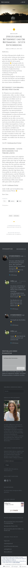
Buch (10, 215)
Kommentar (20, 368)
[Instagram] (7, 481)
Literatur (16, 215)
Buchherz (5, 2)
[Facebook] (5, 481)
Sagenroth (7, 540)
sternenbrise (14, 256)
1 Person (15, 275)
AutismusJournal (8, 543)
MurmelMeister (8, 552)
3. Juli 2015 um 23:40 (16, 283)
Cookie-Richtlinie (16, 562)
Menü (23, 2)
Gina (12, 48)
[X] (10, 481)
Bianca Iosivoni (9, 504)
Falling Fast (7, 503)
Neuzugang (14, 33)
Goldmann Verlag (12, 185)
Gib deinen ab (21, 249)
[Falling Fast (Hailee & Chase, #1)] (22, 506)
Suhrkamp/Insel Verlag (14, 143)
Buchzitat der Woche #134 (10, 526)
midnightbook (7, 549)
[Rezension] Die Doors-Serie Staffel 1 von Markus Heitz (13, 522)
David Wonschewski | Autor (11, 546)
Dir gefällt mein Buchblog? (13, 448)
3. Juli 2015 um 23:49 (16, 333)
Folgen (7, 465)
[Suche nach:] (14, 391)
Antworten (23, 256)
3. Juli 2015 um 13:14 (14, 257)
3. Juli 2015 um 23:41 (15, 316)
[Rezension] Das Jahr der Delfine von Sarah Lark (14, 529)
